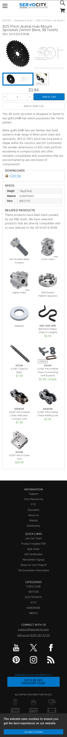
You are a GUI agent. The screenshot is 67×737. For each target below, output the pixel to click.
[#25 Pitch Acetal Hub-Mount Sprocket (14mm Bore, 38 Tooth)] (17, 53)
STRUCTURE (33, 586)
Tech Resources (33, 499)
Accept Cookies (34, 731)
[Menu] (6, 6)
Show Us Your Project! (33, 565)
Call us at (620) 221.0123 (33, 635)
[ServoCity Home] (34, 5)
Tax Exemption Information (33, 570)
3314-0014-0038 (19, 34)
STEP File (15, 176)
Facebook (51, 647)
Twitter (33, 647)
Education (33, 509)
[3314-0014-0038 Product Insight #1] (41, 79)
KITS (33, 602)
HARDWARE (33, 607)
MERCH (33, 613)
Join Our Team (33, 538)
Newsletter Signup (33, 559)
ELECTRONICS (33, 597)
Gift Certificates (33, 554)
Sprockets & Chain (23, 20)
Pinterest (16, 659)
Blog (51, 659)
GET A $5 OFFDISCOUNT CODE (33, 682)
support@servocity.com (33, 629)
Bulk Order (33, 549)
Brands (34, 520)
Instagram (33, 659)
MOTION (6, 20)
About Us (33, 515)
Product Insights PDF (33, 543)
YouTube (16, 647)
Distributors (33, 525)
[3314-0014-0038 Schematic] (48, 53)
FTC (33, 504)
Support (33, 493)
